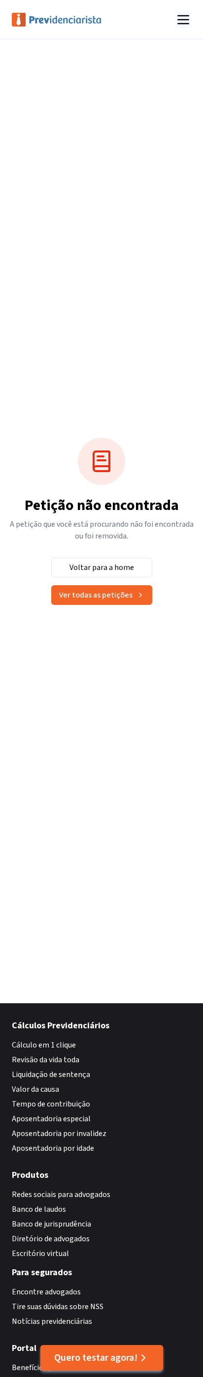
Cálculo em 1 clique (44, 1045)
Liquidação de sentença (51, 1074)
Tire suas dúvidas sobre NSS (57, 1306)
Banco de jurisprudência (51, 1224)
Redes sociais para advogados (61, 1194)
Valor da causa (35, 1089)
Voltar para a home (101, 567)
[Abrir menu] (183, 20)
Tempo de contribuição (51, 1104)
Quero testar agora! (95, 1358)
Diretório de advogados (51, 1238)
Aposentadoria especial (51, 1118)
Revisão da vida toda (45, 1059)
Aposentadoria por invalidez (59, 1133)
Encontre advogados (46, 1291)
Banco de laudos (39, 1209)
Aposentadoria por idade (53, 1148)
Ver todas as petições (96, 595)
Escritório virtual (40, 1253)
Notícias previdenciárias (52, 1321)
